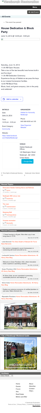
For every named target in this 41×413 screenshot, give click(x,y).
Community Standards (33, 404)
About (31, 384)
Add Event (35, 12)
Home (18, 384)
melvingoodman (11, 215)
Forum (18, 389)
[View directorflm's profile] (5, 223)
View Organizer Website (26, 126)
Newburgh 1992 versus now (11, 196)
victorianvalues (11, 206)
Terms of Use (12, 404)
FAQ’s (31, 391)
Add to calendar (12, 99)
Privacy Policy (21, 404)
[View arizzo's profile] (5, 190)
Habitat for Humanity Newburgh (28, 113)
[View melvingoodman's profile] (5, 215)
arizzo (8, 190)
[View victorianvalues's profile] (5, 206)
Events (18, 386)
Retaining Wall (7, 212)
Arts (17, 391)
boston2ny (10, 198)
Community (6, 129)
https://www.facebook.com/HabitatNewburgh (10, 136)
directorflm (10, 223)
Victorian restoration (9, 220)
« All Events (5, 16)
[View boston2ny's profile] (5, 198)
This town (6, 204)
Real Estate (20, 394)
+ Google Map (27, 161)
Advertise (32, 386)
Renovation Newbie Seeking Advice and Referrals (18, 188)
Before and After (21, 397)
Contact (31, 388)
